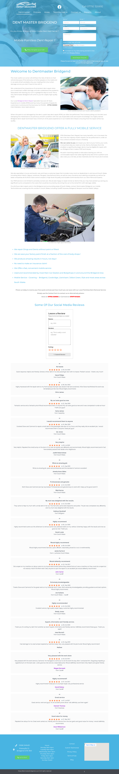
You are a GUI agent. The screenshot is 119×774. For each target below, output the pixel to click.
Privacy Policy (75, 53)
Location (82, 25)
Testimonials (59, 12)
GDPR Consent (67, 48)
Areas (47, 12)
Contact (74, 12)
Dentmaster (24, 12)
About (98, 12)
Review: (51, 328)
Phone (65, 25)
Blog (72, 760)
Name (65, 19)
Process (37, 12)
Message (66, 31)
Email (82, 19)
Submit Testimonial (72, 748)
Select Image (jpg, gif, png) (71, 42)
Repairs (87, 12)
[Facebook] (59, 7)
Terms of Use (71, 756)
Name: (50, 319)
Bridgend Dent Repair (25, 101)
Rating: (50, 347)
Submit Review (60, 354)
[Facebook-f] (84, 771)
